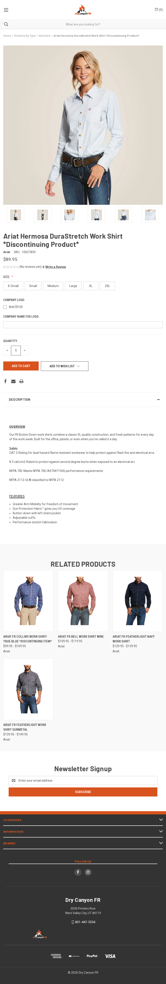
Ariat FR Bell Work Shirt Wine (81, 637)
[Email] (13, 381)
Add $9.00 (16, 307)
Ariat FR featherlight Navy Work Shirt (134, 639)
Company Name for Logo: (21, 316)
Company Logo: (14, 300)
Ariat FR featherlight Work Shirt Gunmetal (24, 727)
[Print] (21, 381)
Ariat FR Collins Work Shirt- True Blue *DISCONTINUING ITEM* (27, 639)
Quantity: (10, 341)
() (160, 9)
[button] (54, 267)
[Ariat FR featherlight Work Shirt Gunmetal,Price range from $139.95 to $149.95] (28, 689)
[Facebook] (5, 381)
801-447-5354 (85, 922)
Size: (6, 277)
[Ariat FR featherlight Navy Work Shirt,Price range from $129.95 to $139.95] (137, 601)
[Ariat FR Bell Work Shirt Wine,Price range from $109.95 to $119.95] (83, 601)
